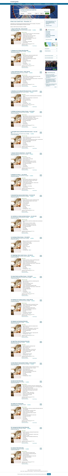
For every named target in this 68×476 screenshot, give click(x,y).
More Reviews (35, 45)
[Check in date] (23, 13)
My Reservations (47, 3)
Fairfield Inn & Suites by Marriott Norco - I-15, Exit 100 (23, 216)
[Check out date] (31, 13)
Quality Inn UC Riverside (17, 403)
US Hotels (12, 3)
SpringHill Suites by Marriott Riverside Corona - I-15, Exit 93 (24, 132)
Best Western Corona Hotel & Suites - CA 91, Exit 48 (23, 362)
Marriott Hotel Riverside (17, 380)
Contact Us (55, 3)
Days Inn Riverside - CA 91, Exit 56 (19, 28)
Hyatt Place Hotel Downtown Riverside (20, 341)
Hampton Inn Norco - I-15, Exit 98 (19, 174)
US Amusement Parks (15, 19)
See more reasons (49, 39)
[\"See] (56, 39)
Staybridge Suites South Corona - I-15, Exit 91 (22, 255)
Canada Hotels (19, 3)
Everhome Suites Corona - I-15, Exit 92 (20, 237)
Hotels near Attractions (37, 3)
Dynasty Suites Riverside (17, 447)
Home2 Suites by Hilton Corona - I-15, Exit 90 (21, 276)
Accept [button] (49, 474)
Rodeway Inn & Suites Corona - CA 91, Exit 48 (22, 299)
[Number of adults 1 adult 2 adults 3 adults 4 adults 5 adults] (42, 13)
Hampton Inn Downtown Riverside (19, 321)
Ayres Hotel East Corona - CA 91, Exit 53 (20, 71)
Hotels (11, 19)
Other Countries (28, 3)
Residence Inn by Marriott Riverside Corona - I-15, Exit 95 (24, 91)
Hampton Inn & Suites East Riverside (19, 50)
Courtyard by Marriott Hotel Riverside (20, 427)
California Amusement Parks (22, 19)
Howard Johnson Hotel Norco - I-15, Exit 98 (21, 153)
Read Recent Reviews (25, 45)
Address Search (46, 11)
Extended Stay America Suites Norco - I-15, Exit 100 (23, 195)
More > (30, 64)
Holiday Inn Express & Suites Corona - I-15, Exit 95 (22, 111)
